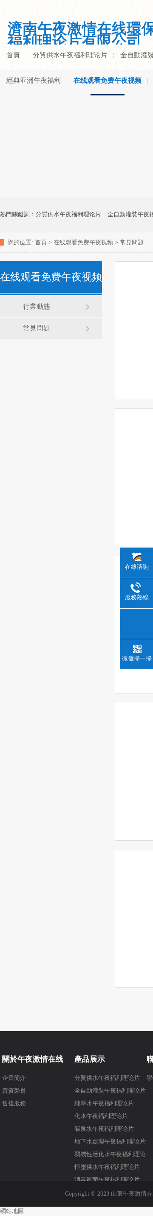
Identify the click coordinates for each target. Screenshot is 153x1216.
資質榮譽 (14, 1090)
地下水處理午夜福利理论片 (110, 1141)
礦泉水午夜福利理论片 (104, 1129)
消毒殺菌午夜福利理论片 (107, 1180)
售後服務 (14, 1103)
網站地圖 (12, 1211)
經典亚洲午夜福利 (33, 80)
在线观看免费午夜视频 (108, 80)
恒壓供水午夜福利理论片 (107, 1167)
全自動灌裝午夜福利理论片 (110, 1090)
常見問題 (132, 242)
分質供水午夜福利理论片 (70, 55)
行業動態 (36, 306)
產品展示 (89, 1059)
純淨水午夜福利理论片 (104, 1103)
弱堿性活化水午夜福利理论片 (110, 1156)
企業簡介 (14, 1078)
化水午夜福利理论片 (101, 1116)
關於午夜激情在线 (32, 1059)
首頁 (13, 55)
